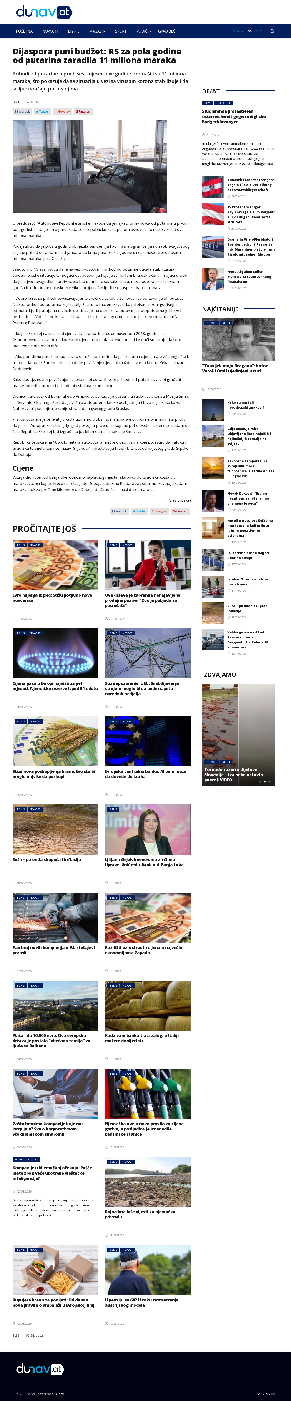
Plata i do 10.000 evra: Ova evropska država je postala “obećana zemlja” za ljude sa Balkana (51, 1041)
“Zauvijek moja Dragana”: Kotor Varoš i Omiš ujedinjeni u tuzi (234, 368)
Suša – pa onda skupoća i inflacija (47, 859)
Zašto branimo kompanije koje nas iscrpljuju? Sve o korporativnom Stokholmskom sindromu (48, 1129)
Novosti (50, 31)
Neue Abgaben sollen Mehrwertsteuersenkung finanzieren (249, 276)
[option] (238, 735)
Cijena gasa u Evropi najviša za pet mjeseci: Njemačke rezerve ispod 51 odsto (55, 685)
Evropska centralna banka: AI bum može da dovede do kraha (145, 773)
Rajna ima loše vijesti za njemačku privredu (140, 1214)
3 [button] (269, 781)
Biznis (74, 31)
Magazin (97, 31)
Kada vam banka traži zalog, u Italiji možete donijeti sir (142, 1038)
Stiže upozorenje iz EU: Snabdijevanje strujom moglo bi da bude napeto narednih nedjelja (142, 688)
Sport (121, 31)
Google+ (64, 111)
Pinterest (84, 111)
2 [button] (265, 781)
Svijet (226, 762)
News (207, 103)
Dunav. (59, 1394)
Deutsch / (253, 30)
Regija (226, 323)
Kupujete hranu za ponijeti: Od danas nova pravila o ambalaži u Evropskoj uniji (54, 1302)
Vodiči (142, 31)
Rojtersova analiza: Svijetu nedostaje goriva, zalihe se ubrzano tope (233, 775)
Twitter (43, 111)
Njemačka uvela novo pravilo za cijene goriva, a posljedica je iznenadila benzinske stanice (144, 1129)
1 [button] (260, 781)
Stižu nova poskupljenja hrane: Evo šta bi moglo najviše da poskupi (54, 773)
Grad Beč (166, 31)
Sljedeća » (37, 1335)
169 (27, 1335)
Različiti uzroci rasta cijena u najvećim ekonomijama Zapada (144, 950)
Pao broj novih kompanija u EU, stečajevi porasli (54, 950)
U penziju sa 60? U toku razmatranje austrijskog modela (141, 1302)
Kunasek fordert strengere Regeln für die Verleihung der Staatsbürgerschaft (250, 185)
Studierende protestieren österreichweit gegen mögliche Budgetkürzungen (234, 116)
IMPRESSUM (265, 1394)
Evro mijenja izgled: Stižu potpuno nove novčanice (52, 597)
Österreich (223, 103)
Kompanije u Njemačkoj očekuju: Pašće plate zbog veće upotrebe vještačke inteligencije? (52, 1173)
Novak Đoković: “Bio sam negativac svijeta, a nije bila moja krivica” (248, 498)
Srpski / (238, 30)
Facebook (23, 111)
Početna (24, 31)
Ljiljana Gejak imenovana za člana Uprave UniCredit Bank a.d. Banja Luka (144, 862)
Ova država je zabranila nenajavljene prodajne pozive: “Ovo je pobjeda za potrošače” (142, 600)
